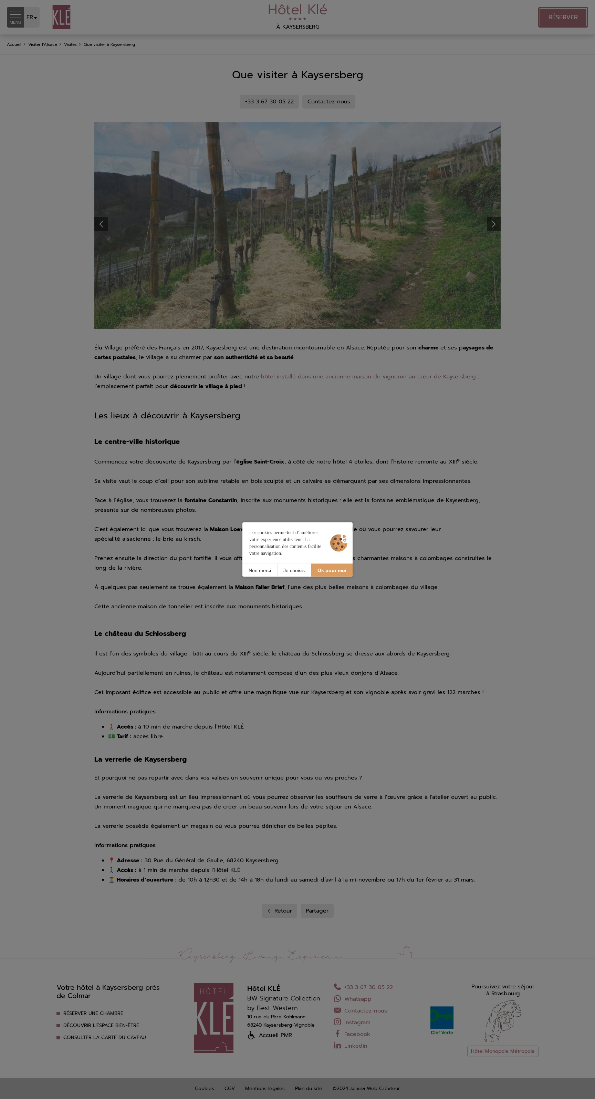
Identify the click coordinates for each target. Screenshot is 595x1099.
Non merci (260, 570)
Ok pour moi (331, 570)
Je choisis (294, 570)
